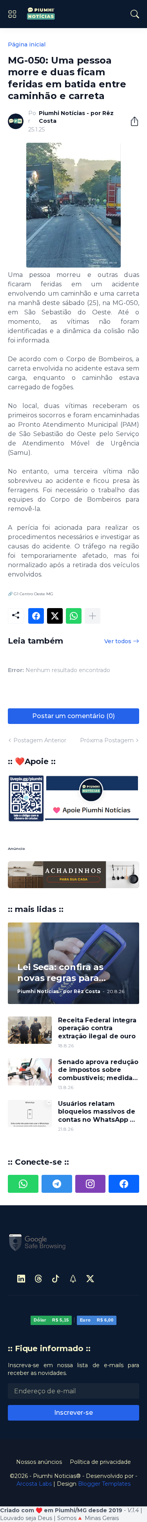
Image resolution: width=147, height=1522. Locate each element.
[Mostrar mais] (92, 616)
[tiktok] (56, 1252)
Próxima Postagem (107, 740)
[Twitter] (55, 616)
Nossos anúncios (39, 1434)
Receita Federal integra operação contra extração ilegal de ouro (97, 1001)
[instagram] (90, 1157)
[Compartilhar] (131, 121)
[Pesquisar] (135, 14)
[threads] (38, 1252)
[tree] (73, 1252)
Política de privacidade (100, 1434)
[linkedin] (21, 1252)
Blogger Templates (104, 1456)
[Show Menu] (12, 14)
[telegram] (57, 1157)
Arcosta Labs (34, 1456)
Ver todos (117, 641)
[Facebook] (36, 616)
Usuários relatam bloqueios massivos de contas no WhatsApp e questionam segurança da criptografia (96, 1084)
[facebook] (124, 1157)
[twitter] (90, 1252)
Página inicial (26, 44)
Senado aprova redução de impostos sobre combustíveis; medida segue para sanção (98, 1043)
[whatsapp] (23, 1157)
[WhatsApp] (74, 616)
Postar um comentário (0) (73, 716)
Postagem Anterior (39, 740)
